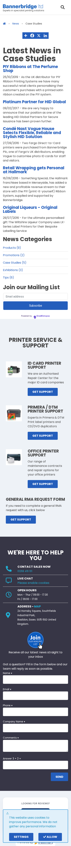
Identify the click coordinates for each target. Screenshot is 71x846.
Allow (51, 837)
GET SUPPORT (42, 392)
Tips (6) (8, 277)
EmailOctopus (43, 316)
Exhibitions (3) (13, 270)
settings (21, 837)
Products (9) (12, 248)
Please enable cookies (33, 583)
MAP (37, 606)
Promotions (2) (14, 255)
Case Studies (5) (14, 263)
